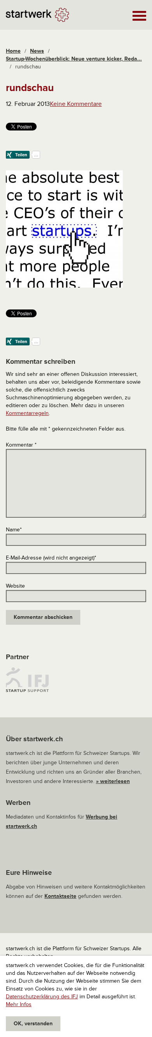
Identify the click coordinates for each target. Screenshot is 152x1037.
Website (15, 586)
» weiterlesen (113, 781)
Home (13, 51)
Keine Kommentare (76, 104)
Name (14, 529)
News (37, 51)
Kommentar (21, 445)
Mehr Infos (19, 1004)
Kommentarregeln (27, 413)
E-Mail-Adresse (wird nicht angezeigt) (51, 557)
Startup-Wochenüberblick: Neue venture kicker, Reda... (74, 58)
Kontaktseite (60, 896)
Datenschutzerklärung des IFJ (42, 996)
